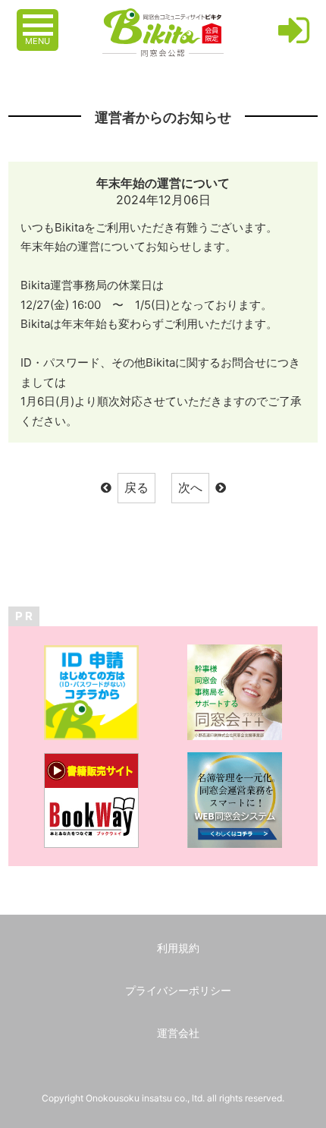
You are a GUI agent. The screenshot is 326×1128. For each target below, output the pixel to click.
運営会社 (178, 1032)
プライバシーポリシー (178, 990)
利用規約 (178, 947)
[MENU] (39, 17)
